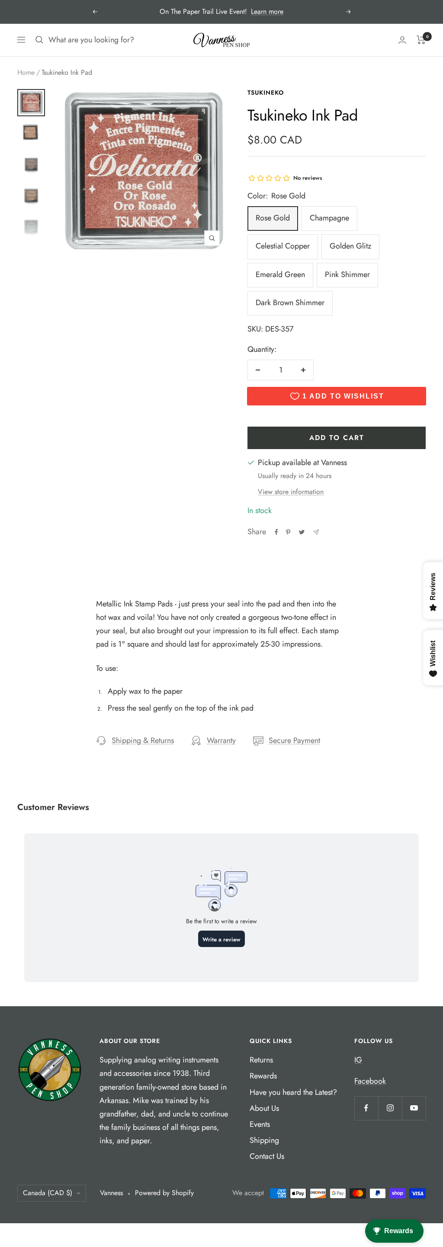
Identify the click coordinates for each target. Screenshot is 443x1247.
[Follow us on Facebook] (366, 1108)
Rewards (263, 1075)
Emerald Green (280, 274)
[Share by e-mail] (316, 532)
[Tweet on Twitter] (301, 532)
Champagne (329, 217)
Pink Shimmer (347, 274)
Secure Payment (294, 740)
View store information (291, 492)
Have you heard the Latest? (293, 1092)
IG (358, 1059)
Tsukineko (265, 92)
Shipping (264, 1140)
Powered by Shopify (164, 1193)
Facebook (370, 1081)
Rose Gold (273, 217)
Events (260, 1124)
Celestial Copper (283, 246)
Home (26, 72)
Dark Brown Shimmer (290, 302)
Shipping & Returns (143, 740)
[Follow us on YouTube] (414, 1108)
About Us (264, 1108)
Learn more (267, 11)
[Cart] (421, 39)
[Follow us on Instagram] (390, 1108)
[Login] (402, 40)
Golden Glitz (350, 246)
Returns (261, 1059)
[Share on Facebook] (276, 532)
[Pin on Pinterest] (288, 532)
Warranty (221, 740)
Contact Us (267, 1156)
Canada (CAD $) (47, 1193)
